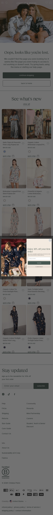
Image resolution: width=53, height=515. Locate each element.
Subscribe (39, 262)
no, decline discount (39, 266)
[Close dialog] (50, 240)
